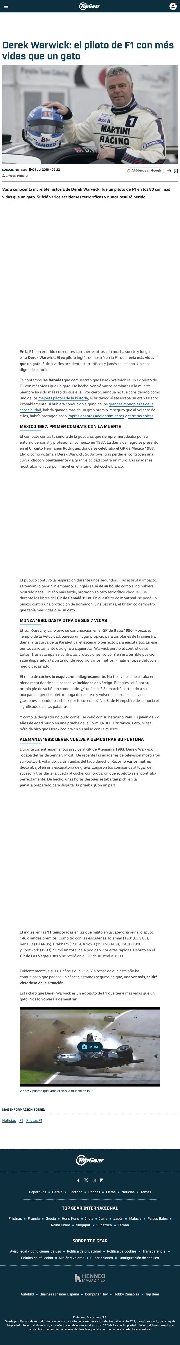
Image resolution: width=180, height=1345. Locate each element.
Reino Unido (60, 1225)
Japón (118, 1218)
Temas (145, 1192)
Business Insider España (59, 1294)
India (89, 1218)
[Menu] (6, 6)
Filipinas (15, 1218)
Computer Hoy (96, 1294)
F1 (21, 1120)
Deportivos (37, 1192)
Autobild (27, 1294)
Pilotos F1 (34, 1120)
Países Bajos (158, 1218)
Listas (111, 1192)
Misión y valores (72, 1257)
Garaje (8, 170)
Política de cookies (122, 1251)
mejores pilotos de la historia (63, 398)
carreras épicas (140, 416)
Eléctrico (75, 1192)
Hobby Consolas (126, 1294)
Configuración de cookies (139, 1257)
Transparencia (154, 1251)
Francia (34, 1218)
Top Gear (152, 1294)
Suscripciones (101, 1257)
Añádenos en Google (146, 170)
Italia (103, 1218)
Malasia (135, 1218)
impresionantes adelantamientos (96, 416)
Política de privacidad (84, 1251)
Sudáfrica (104, 1225)
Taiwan (123, 1225)
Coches (94, 1192)
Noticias (9, 1120)
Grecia (51, 1218)
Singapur (83, 1225)
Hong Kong (70, 1218)
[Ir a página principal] (89, 6)
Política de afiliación (37, 1257)
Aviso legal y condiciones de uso (35, 1251)
